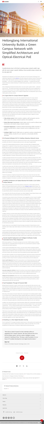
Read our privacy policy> (34, 422)
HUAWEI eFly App (19, 412)
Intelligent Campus (28, 186)
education (17, 78)
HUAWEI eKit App (8, 412)
